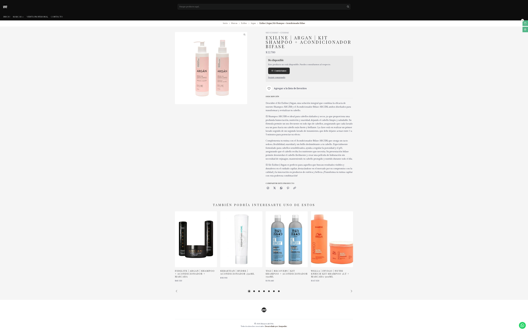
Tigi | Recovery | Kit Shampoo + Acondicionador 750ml (287, 273)
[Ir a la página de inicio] (5, 6)
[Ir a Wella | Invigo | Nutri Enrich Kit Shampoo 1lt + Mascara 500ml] (332, 239)
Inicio (6, 17)
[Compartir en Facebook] (268, 188)
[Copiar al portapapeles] (294, 188)
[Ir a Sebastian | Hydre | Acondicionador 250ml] (241, 239)
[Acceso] (525, 29)
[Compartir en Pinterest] (288, 188)
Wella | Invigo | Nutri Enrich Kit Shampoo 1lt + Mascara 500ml (330, 273)
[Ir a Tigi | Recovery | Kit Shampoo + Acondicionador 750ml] (287, 239)
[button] (249, 291)
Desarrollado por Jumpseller (276, 326)
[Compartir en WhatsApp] (281, 188)
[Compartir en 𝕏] (274, 188)
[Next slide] (351, 291)
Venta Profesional (37, 17)
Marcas (17, 17)
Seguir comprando (276, 77)
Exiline (244, 23)
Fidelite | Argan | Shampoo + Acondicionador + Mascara (195, 273)
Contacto (57, 17)
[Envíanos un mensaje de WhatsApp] (522, 325)
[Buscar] (348, 6)
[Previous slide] (177, 291)
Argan (253, 23)
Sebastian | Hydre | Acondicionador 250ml (237, 272)
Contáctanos (280, 71)
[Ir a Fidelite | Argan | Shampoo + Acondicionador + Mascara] (196, 239)
